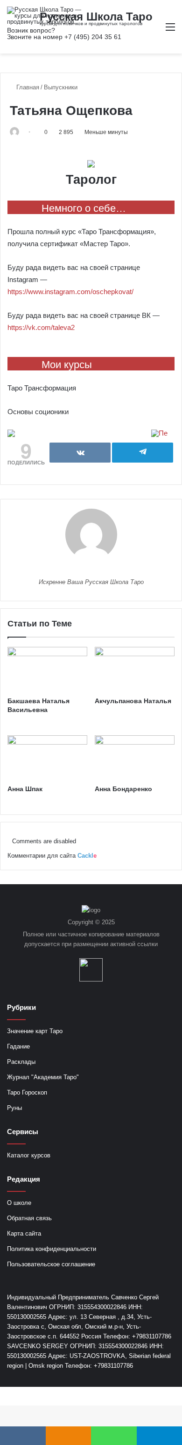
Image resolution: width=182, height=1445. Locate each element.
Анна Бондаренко (123, 789)
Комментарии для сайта (52, 855)
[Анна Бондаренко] (135, 757)
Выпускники (60, 87)
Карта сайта (24, 1233)
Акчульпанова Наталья (133, 701)
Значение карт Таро (35, 1031)
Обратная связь (29, 1218)
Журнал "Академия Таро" (43, 1077)
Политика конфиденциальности (51, 1248)
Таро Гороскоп (27, 1092)
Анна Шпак (24, 789)
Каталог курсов (28, 1155)
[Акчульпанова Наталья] (135, 669)
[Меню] (170, 30)
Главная (26, 87)
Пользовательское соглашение (51, 1264)
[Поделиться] (80, 453)
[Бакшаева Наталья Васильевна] (47, 669)
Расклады (21, 1061)
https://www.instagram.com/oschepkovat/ (70, 292)
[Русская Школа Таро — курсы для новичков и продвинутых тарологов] (44, 16)
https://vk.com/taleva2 (41, 327)
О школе (19, 1202)
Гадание (18, 1046)
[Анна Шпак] (47, 757)
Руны (14, 1107)
